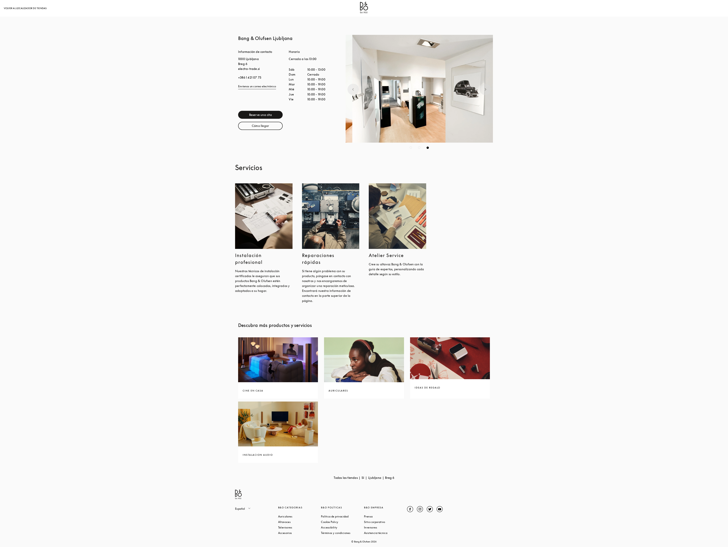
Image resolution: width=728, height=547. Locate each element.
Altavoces (298, 522)
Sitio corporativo (385, 522)
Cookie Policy (342, 522)
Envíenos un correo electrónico (257, 86)
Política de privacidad (342, 516)
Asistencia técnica (385, 532)
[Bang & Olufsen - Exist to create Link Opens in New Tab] (364, 12)
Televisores (299, 527)
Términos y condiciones (342, 532)
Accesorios (299, 532)
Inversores (385, 527)
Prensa (382, 516)
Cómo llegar (267, 126)
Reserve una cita (266, 115)
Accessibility (342, 527)
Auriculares (299, 516)
